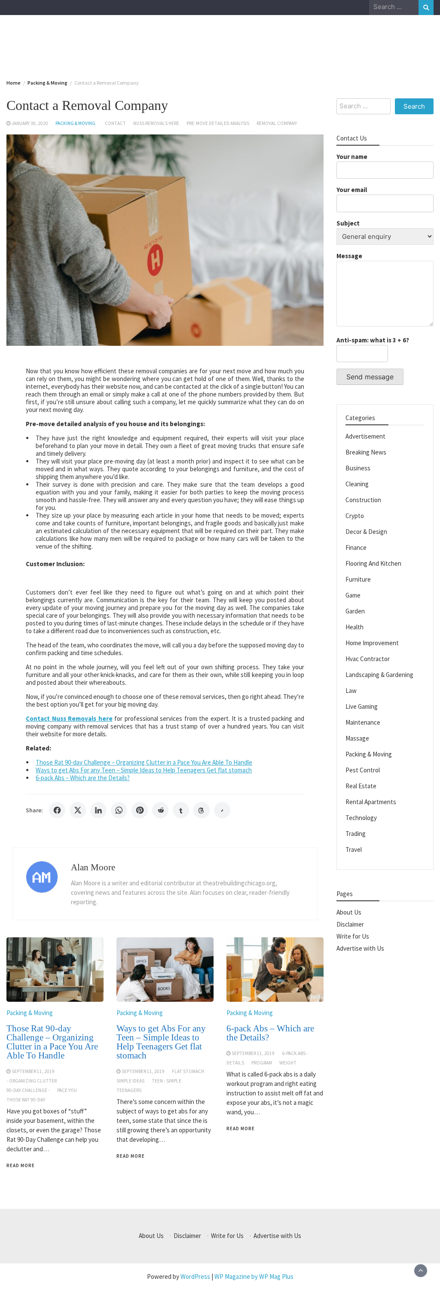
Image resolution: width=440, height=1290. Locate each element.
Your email (351, 190)
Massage (357, 738)
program (261, 1063)
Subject (348, 223)
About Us (348, 912)
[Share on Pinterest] (139, 810)
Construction (363, 500)
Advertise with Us (360, 948)
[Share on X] (78, 810)
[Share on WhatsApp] (119, 810)
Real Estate (360, 786)
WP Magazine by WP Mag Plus (253, 1276)
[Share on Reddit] (160, 810)
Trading (355, 834)
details (235, 1063)
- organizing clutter (31, 1081)
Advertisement (365, 436)
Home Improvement (372, 643)
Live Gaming (361, 706)
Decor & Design (366, 532)
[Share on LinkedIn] (98, 810)
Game (353, 595)
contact (115, 123)
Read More (20, 1165)
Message (349, 256)
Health (354, 627)
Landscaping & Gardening (379, 675)
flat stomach (188, 1071)
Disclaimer (350, 924)
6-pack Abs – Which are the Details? (83, 778)
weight (287, 1063)
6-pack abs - (295, 1053)
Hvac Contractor (367, 659)
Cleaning (357, 484)
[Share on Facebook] (57, 810)
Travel (353, 849)
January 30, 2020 (30, 123)
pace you (67, 1090)
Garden (355, 611)
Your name (351, 156)
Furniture (358, 579)
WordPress (195, 1276)
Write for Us (352, 936)
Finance (356, 547)
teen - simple (166, 1081)
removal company (277, 123)
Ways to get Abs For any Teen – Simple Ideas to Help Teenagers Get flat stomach (144, 770)
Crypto (354, 516)
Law (351, 690)
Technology (361, 818)
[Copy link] (222, 810)
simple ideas (130, 1081)
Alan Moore (93, 867)
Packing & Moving (75, 123)
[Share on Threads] (201, 810)
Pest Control (362, 770)
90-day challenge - (28, 1090)
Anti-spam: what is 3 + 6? (372, 340)
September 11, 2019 (33, 1071)
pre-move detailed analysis (217, 123)
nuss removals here (156, 123)
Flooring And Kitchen (373, 563)
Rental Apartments (370, 802)
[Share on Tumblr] (181, 810)
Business (357, 468)
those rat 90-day (25, 1100)
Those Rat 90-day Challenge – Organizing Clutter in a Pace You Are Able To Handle (144, 762)
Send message (370, 376)
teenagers (128, 1090)
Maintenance (362, 722)
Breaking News (365, 452)
